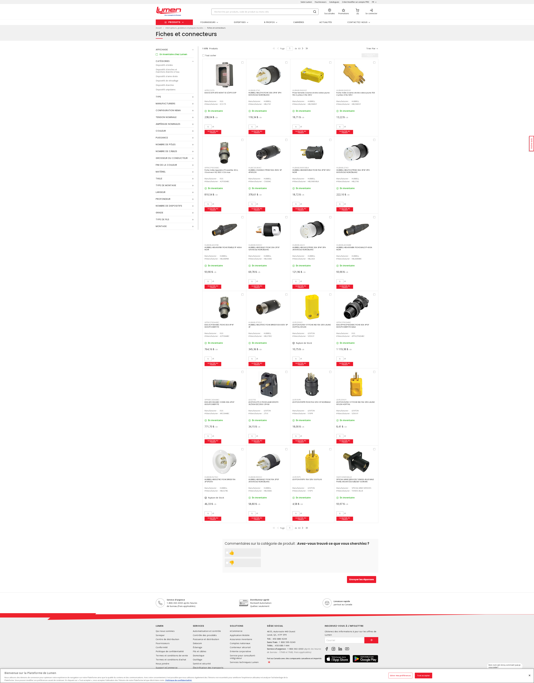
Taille (159, 178)
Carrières (298, 22)
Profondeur (163, 199)
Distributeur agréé (259, 599)
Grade (159, 212)
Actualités (325, 22)
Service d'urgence (176, 599)
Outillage (197, 659)
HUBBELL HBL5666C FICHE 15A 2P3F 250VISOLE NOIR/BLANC (264, 480)
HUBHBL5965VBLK (300, 168)
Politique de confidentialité (170, 651)
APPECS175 (210, 90)
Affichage (162, 49)
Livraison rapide (342, 601)
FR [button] (373, 2)
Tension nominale (166, 117)
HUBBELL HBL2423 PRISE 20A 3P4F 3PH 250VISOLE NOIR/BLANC (309, 248)
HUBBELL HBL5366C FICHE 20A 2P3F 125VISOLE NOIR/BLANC (264, 248)
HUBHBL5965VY (343, 90)
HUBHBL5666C (255, 477)
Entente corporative (240, 651)
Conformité (162, 647)
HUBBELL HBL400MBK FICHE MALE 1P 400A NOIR (354, 248)
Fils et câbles (199, 651)
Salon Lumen (306, 2)
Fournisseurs (320, 2)
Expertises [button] (240, 22)
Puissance (162, 137)
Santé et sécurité (202, 663)
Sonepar (160, 635)
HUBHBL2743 (342, 168)
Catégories (163, 61)
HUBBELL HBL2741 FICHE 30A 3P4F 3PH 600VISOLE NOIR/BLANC (265, 94)
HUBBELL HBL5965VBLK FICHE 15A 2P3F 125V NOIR (311, 171)
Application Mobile (239, 635)
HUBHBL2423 (298, 245)
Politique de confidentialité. (178, 680)
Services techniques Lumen (244, 662)
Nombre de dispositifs (169, 205)
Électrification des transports (208, 667)
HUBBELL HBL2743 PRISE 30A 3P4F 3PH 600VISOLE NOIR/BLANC (353, 171)
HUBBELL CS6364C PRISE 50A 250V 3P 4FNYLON (265, 171)
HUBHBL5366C (255, 245)
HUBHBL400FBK (212, 245)
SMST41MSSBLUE (344, 477)
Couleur (161, 130)
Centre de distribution (167, 639)
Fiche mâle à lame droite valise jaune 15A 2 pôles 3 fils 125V (355, 94)
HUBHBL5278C (211, 477)
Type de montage (166, 185)
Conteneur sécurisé (240, 647)
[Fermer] (529, 675)
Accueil (159, 28)
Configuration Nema (168, 110)
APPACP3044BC (212, 322)
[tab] (175, 49)
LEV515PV (296, 477)
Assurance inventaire (241, 639)
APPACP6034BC (343, 322)
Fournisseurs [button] (208, 22)
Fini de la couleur (166, 164)
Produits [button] (174, 22)
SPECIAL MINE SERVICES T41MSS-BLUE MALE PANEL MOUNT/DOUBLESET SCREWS (355, 480)
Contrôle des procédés (205, 635)
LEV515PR (296, 400)
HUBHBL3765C (255, 322)
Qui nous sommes (165, 631)
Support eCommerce (166, 667)
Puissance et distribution (206, 639)
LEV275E (252, 400)
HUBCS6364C (255, 168)
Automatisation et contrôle (207, 631)
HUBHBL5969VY (299, 90)
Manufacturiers (165, 103)
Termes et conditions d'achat (171, 659)
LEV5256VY (341, 400)
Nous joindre (162, 663)
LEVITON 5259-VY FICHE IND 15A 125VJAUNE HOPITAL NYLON (311, 326)
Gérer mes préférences (400, 675)
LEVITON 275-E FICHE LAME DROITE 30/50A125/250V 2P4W (263, 403)
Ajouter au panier (213, 132)
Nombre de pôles (166, 144)
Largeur (160, 192)
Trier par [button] (370, 48)
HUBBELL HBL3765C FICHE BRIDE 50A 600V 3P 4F (268, 326)
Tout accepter (423, 675)
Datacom (197, 643)
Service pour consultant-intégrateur (243, 656)
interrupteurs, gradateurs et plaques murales (184, 28)
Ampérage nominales (168, 124)
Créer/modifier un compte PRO (355, 2)
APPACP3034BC (212, 168)
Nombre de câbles (166, 151)
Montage (161, 226)
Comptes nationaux (240, 643)
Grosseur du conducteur (172, 158)
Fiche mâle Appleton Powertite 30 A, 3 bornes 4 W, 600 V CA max (221, 171)
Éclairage (197, 647)
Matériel (161, 171)
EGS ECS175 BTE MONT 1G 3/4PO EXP (220, 93)
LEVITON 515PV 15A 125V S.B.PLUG (307, 479)
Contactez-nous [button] (357, 22)
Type (158, 96)
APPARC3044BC (212, 400)
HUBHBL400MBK (343, 245)
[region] (267, 676)
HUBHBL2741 (254, 90)
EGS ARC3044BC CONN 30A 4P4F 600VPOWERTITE (219, 403)
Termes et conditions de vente (172, 655)
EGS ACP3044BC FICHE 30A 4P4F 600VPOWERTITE (219, 326)
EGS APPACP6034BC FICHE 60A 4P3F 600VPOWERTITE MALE (352, 326)
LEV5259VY (297, 322)
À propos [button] (269, 22)
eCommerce (236, 631)
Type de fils (162, 219)
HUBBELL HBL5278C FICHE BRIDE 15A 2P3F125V (220, 480)
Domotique (198, 655)
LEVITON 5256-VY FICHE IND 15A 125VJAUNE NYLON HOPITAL (355, 403)
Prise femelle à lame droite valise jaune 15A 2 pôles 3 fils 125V (311, 94)
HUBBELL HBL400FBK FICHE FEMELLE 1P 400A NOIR (223, 248)
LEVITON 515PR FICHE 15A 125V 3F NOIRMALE (311, 402)
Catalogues (334, 2)
